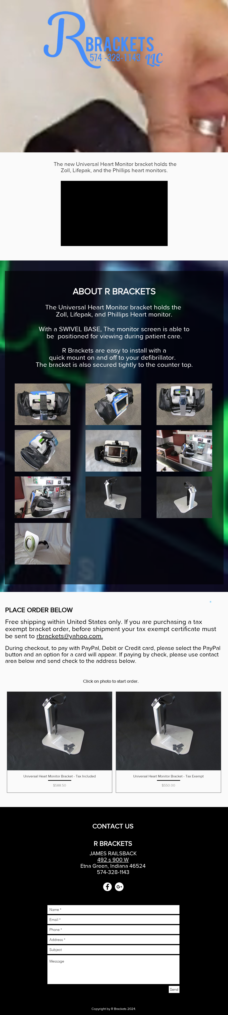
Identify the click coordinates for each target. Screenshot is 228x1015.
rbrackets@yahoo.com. (70, 636)
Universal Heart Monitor (104, 164)
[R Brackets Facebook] (107, 886)
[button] (210, 601)
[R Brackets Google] (119, 886)
